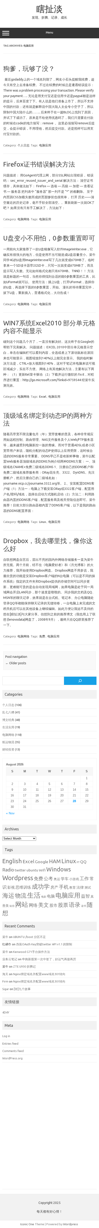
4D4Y (5, 1012)
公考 (48, 878)
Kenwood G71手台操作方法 (31, 951)
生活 (34, 895)
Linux (42, 521)
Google (41, 862)
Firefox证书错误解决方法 (39, 164)
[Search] (80, 680)
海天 (5, 974)
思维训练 (23, 887)
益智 (85, 896)
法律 (80, 887)
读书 (83, 905)
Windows (58, 869)
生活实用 (8, 727)
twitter (20, 870)
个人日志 (23, 145)
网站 (21, 904)
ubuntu (32, 870)
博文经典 (8, 719)
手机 (64, 887)
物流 (20, 895)
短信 (12, 905)
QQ (83, 862)
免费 (42, 636)
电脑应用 (45, 145)
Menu (49, 32)
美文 (43, 905)
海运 (8, 895)
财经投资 (8, 749)
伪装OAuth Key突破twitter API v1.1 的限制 (44, 944)
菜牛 (5, 936)
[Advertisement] (49, 1129)
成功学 (41, 886)
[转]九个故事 (22, 989)
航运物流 (8, 742)
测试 (87, 887)
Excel (42, 396)
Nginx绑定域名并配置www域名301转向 (39, 974)
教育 (72, 887)
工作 (84, 878)
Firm (5, 981)
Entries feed (10, 1043)
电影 (43, 896)
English (12, 861)
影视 (11, 887)
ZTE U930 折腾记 (24, 966)
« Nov (10, 813)
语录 (74, 904)
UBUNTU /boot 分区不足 (29, 936)
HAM (55, 861)
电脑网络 (23, 219)
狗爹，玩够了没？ (29, 68)
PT (78, 862)
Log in (6, 1036)
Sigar (5, 989)
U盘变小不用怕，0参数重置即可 (49, 238)
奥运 (57, 879)
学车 (65, 878)
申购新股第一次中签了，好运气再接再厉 (49, 959)
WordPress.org (12, 1058)
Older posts (15, 663)
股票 (63, 905)
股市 (53, 905)
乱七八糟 (8, 712)
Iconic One (27, 1224)
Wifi (42, 870)
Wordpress (17, 877)
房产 (54, 887)
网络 (33, 905)
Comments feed (13, 1050)
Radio (8, 869)
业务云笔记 (9, 959)
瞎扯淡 (49, 9)
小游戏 (74, 879)
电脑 (51, 896)
